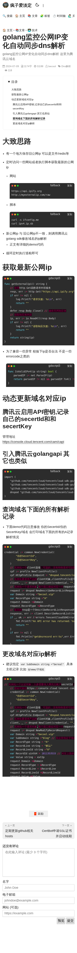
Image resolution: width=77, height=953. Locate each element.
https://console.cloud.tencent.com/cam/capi (33, 442)
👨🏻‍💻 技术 (33, 30)
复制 (69, 185)
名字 (6, 881)
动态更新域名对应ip (22, 99)
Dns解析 (66, 66)
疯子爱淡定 (21, 5)
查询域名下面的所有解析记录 (29, 118)
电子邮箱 (9, 894)
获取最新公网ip (19, 94)
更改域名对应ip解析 (24, 123)
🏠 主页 (8, 30)
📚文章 (20, 30)
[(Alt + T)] (37, 5)
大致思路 (16, 89)
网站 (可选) (10, 907)
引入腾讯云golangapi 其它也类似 (31, 113)
